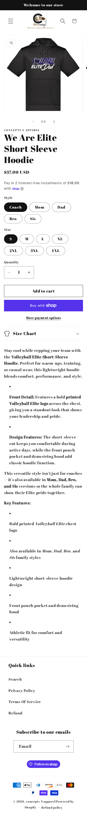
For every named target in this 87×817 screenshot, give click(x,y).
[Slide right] (54, 121)
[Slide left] (33, 121)
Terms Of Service (24, 701)
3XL (35, 250)
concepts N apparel (41, 801)
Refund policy (51, 807)
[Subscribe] (67, 746)
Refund (15, 712)
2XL (14, 250)
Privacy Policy (21, 690)
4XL (56, 250)
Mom (39, 207)
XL (60, 238)
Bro (13, 218)
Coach (16, 207)
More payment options (43, 318)
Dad (61, 207)
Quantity (11, 262)
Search (15, 679)
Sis (33, 218)
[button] (10, 21)
